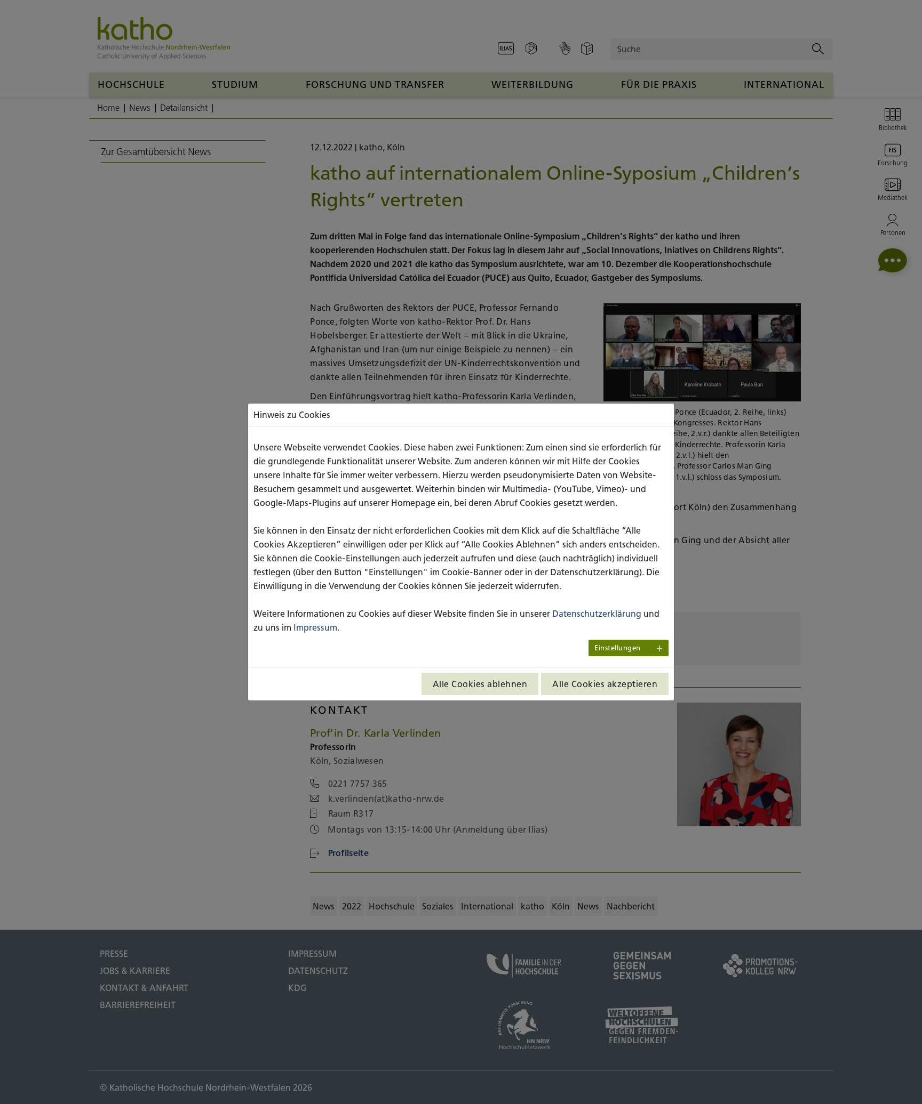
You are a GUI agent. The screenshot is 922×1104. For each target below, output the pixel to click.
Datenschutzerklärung (596, 613)
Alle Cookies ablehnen (480, 684)
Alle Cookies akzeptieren (604, 684)
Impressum (315, 627)
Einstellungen (617, 647)
